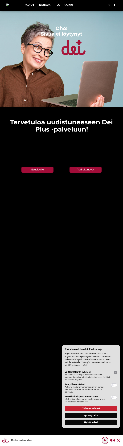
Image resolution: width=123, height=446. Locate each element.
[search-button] (108, 5)
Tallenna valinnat (91, 408)
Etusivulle (37, 169)
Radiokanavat (85, 169)
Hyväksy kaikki (91, 415)
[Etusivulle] (12, 4)
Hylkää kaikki (91, 422)
